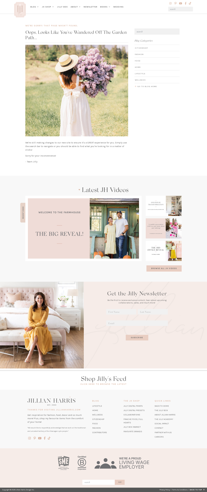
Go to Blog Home (147, 86)
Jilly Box (63, 9)
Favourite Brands (132, 431)
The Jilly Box (161, 410)
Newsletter (90, 7)
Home (138, 67)
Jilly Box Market (132, 427)
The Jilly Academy (164, 419)
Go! (120, 482)
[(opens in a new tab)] (83, 228)
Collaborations (131, 415)
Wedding (118, 7)
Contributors (99, 432)
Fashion (139, 54)
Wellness (140, 80)
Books (104, 7)
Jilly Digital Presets (134, 410)
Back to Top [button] (196, 490)
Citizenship (141, 48)
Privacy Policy (165, 490)
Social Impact (162, 423)
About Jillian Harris (165, 415)
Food (138, 61)
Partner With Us (163, 432)
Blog (33, 7)
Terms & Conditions (180, 490)
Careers (159, 437)
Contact (159, 428)
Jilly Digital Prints (133, 406)
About (74, 7)
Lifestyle (140, 74)
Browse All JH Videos (164, 268)
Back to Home (162, 406)
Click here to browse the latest (103, 384)
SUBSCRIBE (137, 337)
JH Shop (46, 7)
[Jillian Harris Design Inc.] (56, 401)
